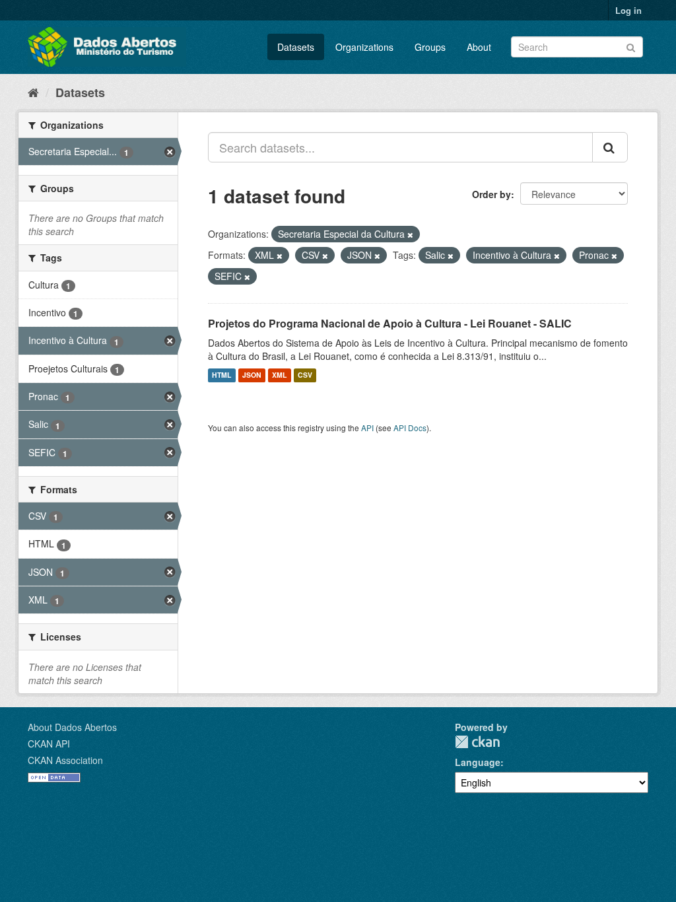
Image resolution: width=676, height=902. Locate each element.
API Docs (409, 427)
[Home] (33, 91)
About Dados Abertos (72, 727)
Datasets (295, 46)
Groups (430, 46)
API (367, 427)
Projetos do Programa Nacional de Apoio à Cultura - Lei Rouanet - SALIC (390, 323)
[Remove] (410, 234)
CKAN (477, 742)
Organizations (364, 46)
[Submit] (630, 46)
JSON (251, 375)
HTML (221, 375)
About (479, 46)
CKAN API (49, 743)
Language (477, 762)
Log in (628, 10)
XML (279, 375)
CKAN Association (65, 760)
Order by (491, 194)
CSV (305, 375)
